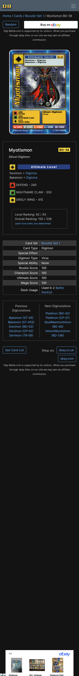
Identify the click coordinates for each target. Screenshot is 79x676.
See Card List (14, 350)
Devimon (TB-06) (21, 335)
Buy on (45, 24)
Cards (18, 16)
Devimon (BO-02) (21, 326)
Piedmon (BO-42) (58, 313)
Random (11, 24)
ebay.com (67, 358)
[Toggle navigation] (73, 6)
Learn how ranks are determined (33, 223)
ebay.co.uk (66, 350)
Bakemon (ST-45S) (21, 322)
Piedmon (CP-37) (58, 318)
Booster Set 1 (34, 16)
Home (7, 16)
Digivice (31, 173)
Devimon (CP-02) (21, 331)
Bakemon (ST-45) (21, 318)
